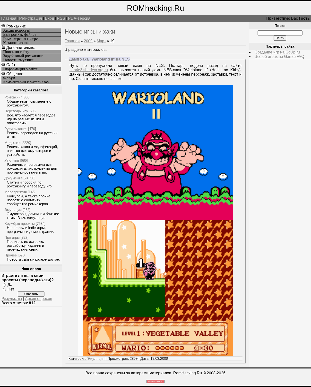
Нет (11, 289)
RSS (61, 18)
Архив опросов (38, 299)
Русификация (15, 129)
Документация (16, 178)
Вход (49, 18)
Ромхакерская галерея (21, 39)
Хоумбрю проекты (19, 223)
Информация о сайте (20, 69)
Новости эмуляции (19, 60)
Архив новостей (16, 30)
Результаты (11, 299)
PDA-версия (79, 18)
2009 (88, 41)
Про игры (12, 237)
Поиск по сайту (16, 52)
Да (10, 284)
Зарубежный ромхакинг (23, 56)
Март (101, 41)
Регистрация (30, 18)
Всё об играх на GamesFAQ (279, 56)
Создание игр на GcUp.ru (277, 52)
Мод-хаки (12, 143)
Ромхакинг (13, 97)
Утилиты (11, 160)
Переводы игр (16, 111)
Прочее (10, 255)
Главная (8, 18)
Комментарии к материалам (26, 82)
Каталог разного (16, 43)
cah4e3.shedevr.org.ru (88, 70)
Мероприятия (15, 192)
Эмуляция (13, 210)
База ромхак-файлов (19, 34)
